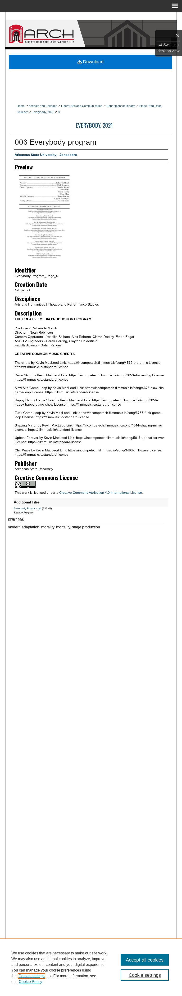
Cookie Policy (30, 982)
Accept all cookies (145, 959)
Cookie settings (31, 976)
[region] (91, 967)
